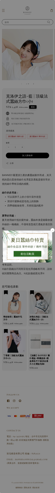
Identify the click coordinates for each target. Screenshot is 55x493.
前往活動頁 (27, 253)
